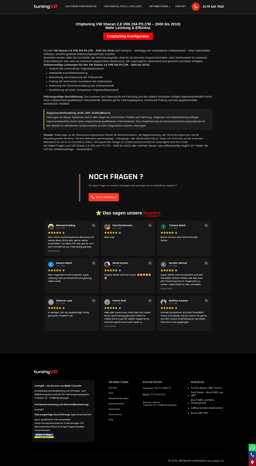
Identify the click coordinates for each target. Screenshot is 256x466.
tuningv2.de (218, 460)
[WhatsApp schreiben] (252, 447)
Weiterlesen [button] (54, 251)
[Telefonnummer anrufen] (252, 455)
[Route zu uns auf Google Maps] (252, 462)
